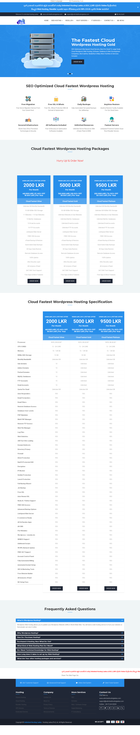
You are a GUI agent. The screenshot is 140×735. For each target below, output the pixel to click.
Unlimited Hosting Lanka (33, 722)
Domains (74, 701)
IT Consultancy (76, 712)
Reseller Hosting (21, 704)
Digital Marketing (76, 708)
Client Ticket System (112, 683)
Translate (87, 1)
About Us (47, 701)
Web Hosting (56, 20)
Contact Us (108, 20)
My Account (120, 14)
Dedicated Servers (22, 712)
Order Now (22, 62)
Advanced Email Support (57, 683)
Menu (121, 20)
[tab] (70, 620)
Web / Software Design (78, 704)
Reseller (69, 20)
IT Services (95, 20)
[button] (70, 620)
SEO (72, 697)
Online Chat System (84, 683)
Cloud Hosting (20, 701)
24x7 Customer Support (30, 683)
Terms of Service (49, 708)
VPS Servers (20, 708)
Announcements (49, 712)
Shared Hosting (21, 697)
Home (46, 20)
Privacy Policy (48, 704)
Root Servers (82, 20)
